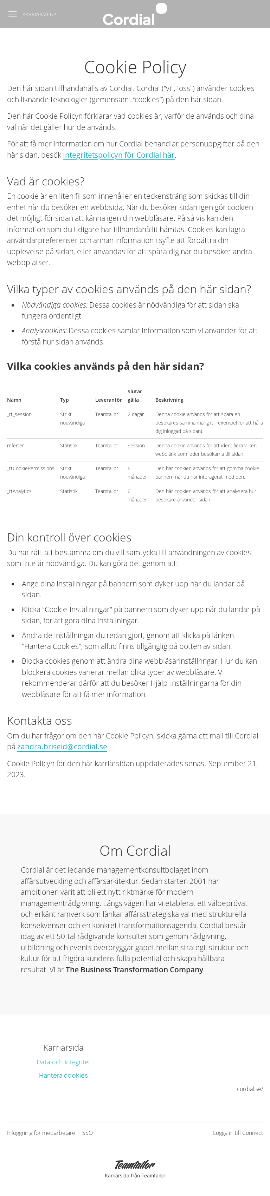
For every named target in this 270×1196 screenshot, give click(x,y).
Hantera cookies (63, 1075)
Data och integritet (63, 1062)
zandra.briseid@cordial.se (62, 746)
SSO (87, 1133)
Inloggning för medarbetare (41, 1133)
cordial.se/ (250, 1089)
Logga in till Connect (238, 1133)
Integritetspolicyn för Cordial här (119, 155)
